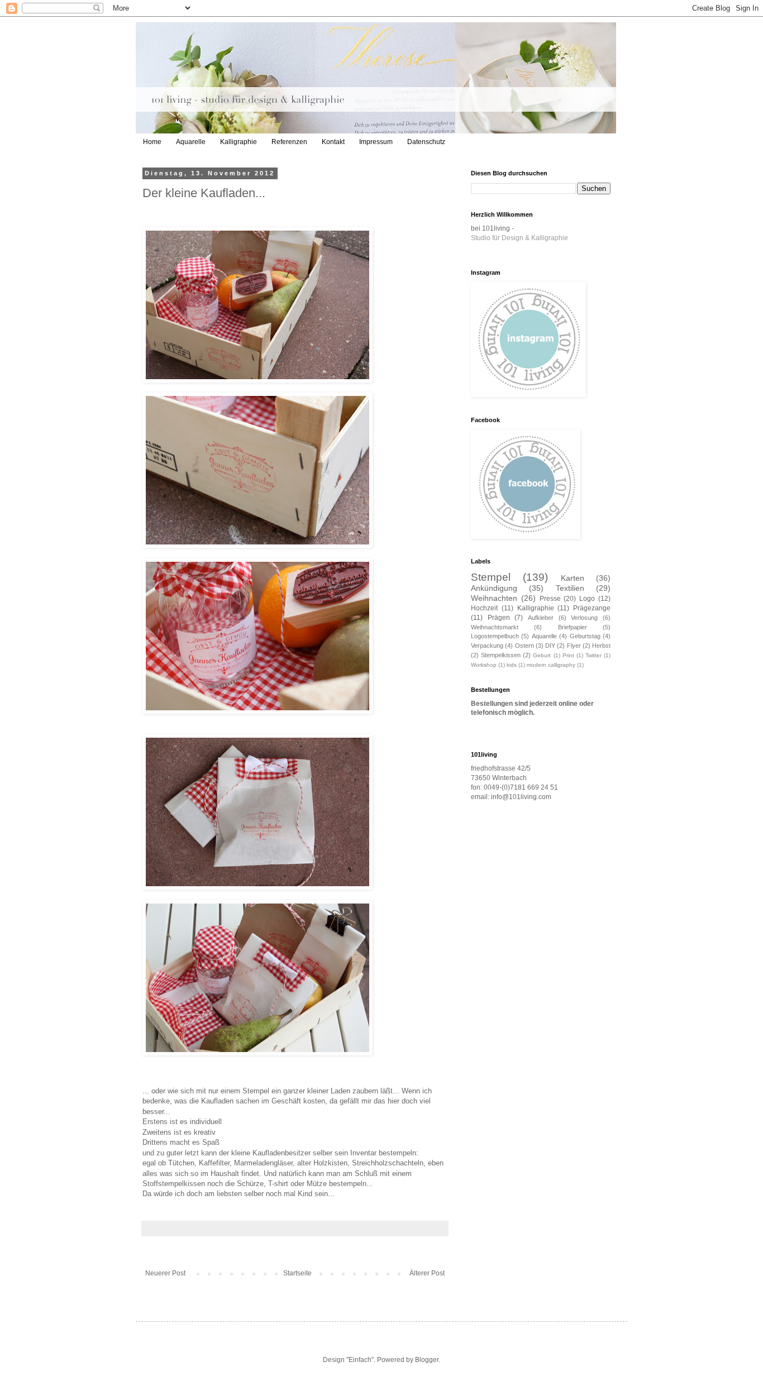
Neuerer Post (165, 1273)
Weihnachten (494, 598)
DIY (550, 645)
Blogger (426, 1360)
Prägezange (592, 608)
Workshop (484, 665)
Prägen (499, 618)
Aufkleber (541, 617)
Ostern (524, 645)
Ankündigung (494, 588)
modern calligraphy (551, 665)
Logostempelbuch (495, 636)
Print (568, 655)
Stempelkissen (501, 655)
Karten (572, 577)
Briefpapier (572, 627)
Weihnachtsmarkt (494, 627)
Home (152, 142)
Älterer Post (427, 1273)
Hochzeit (484, 608)
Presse (550, 599)
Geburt (542, 655)
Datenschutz (426, 142)
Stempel (491, 577)
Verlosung (584, 617)
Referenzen (289, 142)
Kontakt (333, 142)
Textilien (570, 588)
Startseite (297, 1273)
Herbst (601, 645)
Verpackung (487, 645)
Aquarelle (191, 142)
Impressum (376, 142)
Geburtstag (585, 636)
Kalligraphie (238, 142)
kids (512, 665)
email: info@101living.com (511, 797)
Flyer (574, 645)
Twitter (593, 655)
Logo (587, 599)
